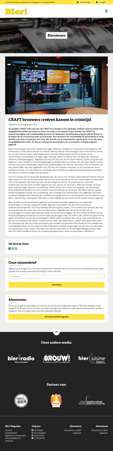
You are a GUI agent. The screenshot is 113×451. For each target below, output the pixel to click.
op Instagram (40, 433)
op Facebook (39, 438)
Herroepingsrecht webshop (13, 439)
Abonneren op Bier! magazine (56, 317)
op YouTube (39, 435)
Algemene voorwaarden (15, 435)
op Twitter (38, 430)
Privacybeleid (11, 433)
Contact (8, 430)
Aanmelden (56, 285)
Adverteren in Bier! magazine (99, 431)
